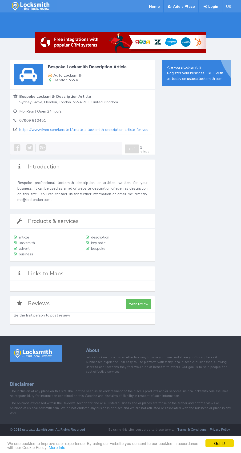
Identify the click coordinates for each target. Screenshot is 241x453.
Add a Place (184, 6)
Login (213, 6)
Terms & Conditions (192, 429)
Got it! (219, 443)
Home (154, 6)
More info (57, 447)
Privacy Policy (220, 429)
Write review (138, 304)
